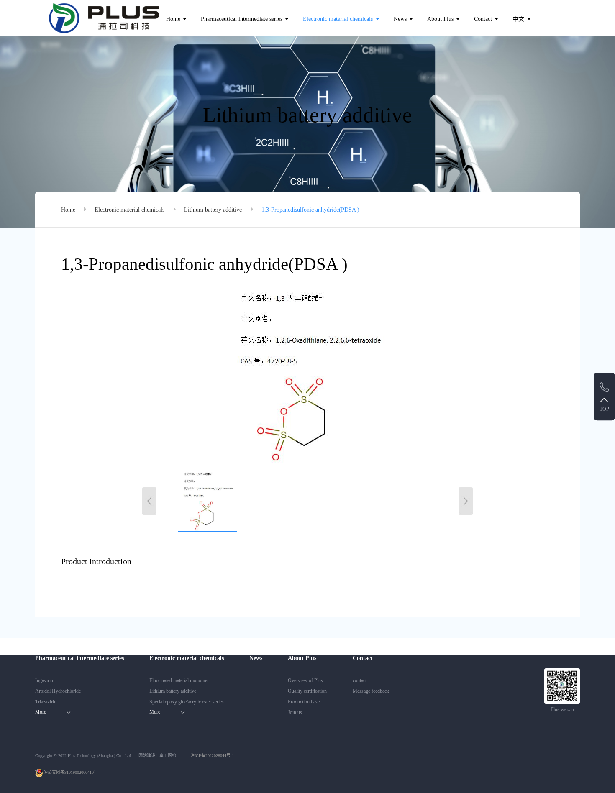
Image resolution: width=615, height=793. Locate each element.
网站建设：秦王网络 (157, 755)
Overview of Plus (305, 680)
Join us (295, 712)
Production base (304, 702)
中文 (518, 19)
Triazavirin (45, 702)
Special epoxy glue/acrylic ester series (186, 702)
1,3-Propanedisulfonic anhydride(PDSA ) (310, 210)
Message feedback (371, 691)
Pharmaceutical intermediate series (241, 19)
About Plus (440, 19)
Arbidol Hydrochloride (58, 691)
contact (359, 680)
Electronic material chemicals (338, 19)
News (400, 19)
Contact (483, 19)
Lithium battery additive (213, 210)
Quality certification (307, 691)
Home (173, 19)
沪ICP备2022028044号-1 (212, 755)
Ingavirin (44, 680)
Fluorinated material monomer (179, 680)
